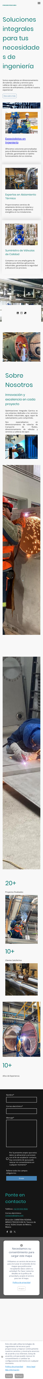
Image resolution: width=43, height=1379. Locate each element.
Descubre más (10, 96)
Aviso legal (31, 1366)
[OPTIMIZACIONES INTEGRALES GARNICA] (12, 7)
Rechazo (19, 1376)
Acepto (21, 1288)
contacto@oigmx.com (14, 1215)
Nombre (10, 1095)
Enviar (21, 1178)
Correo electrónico (14, 1106)
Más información (12, 1370)
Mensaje (10, 1118)
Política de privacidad (21, 1282)
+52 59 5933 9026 (20, 1209)
